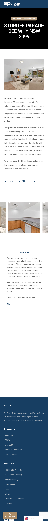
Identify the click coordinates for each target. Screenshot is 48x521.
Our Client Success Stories (24, 19)
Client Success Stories (14, 499)
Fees (6, 489)
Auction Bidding (11, 479)
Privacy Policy (10, 454)
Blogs (7, 494)
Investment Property (13, 475)
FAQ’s (7, 440)
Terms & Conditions (13, 450)
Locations (8, 503)
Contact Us (9, 445)
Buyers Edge (9, 484)
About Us (8, 435)
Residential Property (13, 470)
